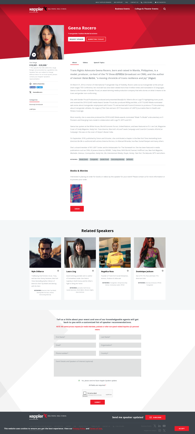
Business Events (122, 9)
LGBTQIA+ (32, 109)
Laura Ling (71, 271)
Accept (182, 429)
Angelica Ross (107, 271)
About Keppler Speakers (103, 2)
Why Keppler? (118, 2)
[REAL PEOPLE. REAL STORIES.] (38, 9)
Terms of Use (96, 428)
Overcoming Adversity (117, 159)
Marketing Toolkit (96, 39)
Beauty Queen (84, 159)
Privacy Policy (79, 428)
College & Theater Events (146, 9)
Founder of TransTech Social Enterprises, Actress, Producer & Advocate (114, 277)
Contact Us (134, 2)
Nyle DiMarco (37, 271)
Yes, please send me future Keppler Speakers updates (99, 381)
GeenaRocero (37, 92)
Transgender (94, 159)
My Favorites (161, 2)
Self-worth (130, 159)
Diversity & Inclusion (36, 104)
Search (165, 9)
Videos (85, 62)
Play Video (34, 55)
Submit (98, 402)
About (74, 62)
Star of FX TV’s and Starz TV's (147, 277)
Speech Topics (99, 62)
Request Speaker (76, 39)
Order (77, 209)
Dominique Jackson (144, 271)
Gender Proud (104, 159)
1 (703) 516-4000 (147, 2)
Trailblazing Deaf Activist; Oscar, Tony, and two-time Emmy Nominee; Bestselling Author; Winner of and (44, 281)
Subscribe (157, 417)
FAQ (126, 2)
